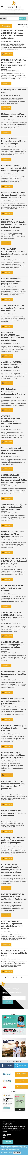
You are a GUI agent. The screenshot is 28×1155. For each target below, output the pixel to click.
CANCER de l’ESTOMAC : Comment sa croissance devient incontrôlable (11, 364)
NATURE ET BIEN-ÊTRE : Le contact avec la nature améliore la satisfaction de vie (13, 896)
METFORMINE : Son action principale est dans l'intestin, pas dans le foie (13, 701)
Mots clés (3, 18)
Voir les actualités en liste (23, 26)
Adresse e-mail (6, 995)
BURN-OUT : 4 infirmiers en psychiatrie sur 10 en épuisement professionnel (12, 534)
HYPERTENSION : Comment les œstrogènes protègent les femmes (13, 674)
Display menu (2, 5)
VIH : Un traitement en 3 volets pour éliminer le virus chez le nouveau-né (12, 450)
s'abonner (8, 1142)
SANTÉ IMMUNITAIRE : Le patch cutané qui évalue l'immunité (12, 588)
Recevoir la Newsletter (14, 1061)
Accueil (3, 13)
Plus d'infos (15, 1149)
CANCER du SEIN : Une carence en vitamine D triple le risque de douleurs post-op (14, 168)
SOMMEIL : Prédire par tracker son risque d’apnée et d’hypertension (13, 813)
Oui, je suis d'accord (6, 1152)
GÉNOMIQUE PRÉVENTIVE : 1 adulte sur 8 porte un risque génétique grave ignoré (13, 840)
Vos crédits (21, 1081)
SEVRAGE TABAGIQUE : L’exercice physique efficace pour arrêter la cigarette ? (13, 755)
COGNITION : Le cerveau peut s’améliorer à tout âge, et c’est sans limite (14, 728)
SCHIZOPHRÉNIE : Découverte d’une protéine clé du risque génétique (13, 141)
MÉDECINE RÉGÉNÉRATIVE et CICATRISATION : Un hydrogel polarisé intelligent (14, 561)
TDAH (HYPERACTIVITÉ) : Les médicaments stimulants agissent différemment (14, 507)
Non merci (17, 1152)
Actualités (8, 13)
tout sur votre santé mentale (21, 1074)
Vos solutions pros (21, 1087)
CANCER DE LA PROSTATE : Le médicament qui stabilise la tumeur (14, 953)
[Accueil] (14, 3)
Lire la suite (8, 54)
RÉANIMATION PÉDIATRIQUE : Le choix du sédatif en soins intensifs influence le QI (13, 195)
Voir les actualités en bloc (27, 26)
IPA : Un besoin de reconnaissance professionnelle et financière (13, 391)
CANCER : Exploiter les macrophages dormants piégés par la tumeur (11, 281)
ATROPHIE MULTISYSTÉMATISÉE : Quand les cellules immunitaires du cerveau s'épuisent (11, 421)
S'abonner (8, 1002)
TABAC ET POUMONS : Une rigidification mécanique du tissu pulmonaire (12, 308)
